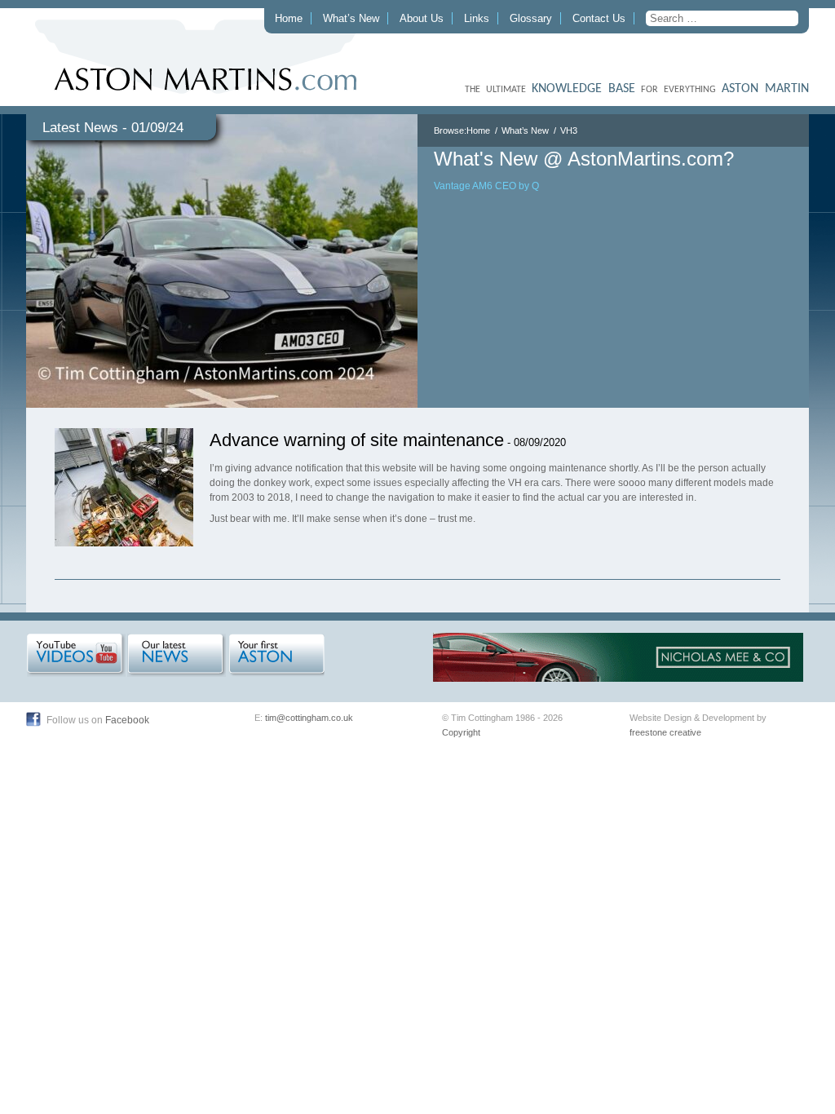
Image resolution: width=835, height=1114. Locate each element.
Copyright (461, 732)
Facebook (127, 720)
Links (476, 18)
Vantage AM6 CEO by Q (486, 186)
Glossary (531, 18)
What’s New (351, 18)
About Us (422, 18)
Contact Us (598, 18)
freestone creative (665, 732)
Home (289, 18)
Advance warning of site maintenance (357, 440)
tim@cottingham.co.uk (309, 718)
